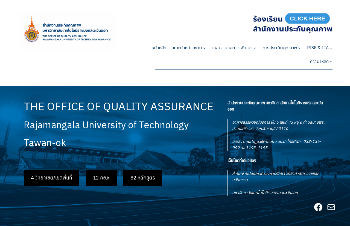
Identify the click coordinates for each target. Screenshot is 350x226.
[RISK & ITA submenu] (331, 48)
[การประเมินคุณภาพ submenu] (299, 48)
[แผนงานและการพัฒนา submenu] (254, 48)
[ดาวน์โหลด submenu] (331, 61)
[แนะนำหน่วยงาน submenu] (204, 48)
